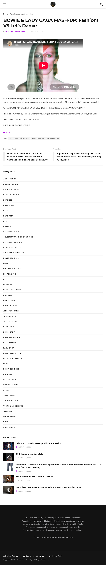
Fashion (7, 284)
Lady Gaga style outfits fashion (45, 138)
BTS (5, 221)
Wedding (8, 411)
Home (5, 14)
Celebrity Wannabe (15, 32)
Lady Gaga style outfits (19, 138)
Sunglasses (9, 395)
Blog (5, 210)
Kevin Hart (9, 332)
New (5, 364)
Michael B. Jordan (12, 358)
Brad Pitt (8, 216)
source (6, 132)
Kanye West (9, 327)
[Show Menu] (4, 4)
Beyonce (7, 200)
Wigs (5, 422)
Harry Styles (10, 306)
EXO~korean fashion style (29, 454)
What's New (9, 416)
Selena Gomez (10, 380)
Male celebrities (12, 353)
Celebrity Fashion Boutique (18, 237)
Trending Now (10, 401)
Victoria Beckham (13, 406)
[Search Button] (101, 4)
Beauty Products (12, 195)
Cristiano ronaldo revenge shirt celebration (38, 443)
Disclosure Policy (55, 556)
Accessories (9, 179)
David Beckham (11, 258)
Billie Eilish (9, 205)
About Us (40, 556)
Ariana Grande (11, 189)
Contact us (27, 556)
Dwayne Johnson (12, 269)
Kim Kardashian (11, 337)
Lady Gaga (29, 14)
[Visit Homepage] (53, 4)
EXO (5, 279)
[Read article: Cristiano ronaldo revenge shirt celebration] (8, 446)
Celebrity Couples (13, 232)
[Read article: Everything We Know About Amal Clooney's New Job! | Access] (8, 490)
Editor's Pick (10, 274)
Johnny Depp (9, 316)
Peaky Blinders (11, 369)
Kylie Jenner (9, 342)
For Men (7, 295)
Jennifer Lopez (11, 311)
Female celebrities (17, 14)
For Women (9, 300)
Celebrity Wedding (13, 242)
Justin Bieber (10, 321)
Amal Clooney (10, 184)
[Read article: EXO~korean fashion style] (8, 457)
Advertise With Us (10, 556)
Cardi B (7, 226)
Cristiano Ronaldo (13, 253)
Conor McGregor (12, 247)
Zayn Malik (9, 427)
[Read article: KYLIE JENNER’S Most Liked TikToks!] (8, 479)
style (6, 390)
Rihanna (7, 374)
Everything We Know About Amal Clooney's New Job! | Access (48, 487)
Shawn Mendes (10, 385)
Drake (6, 263)
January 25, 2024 (38, 32)
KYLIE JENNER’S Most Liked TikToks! (34, 476)
